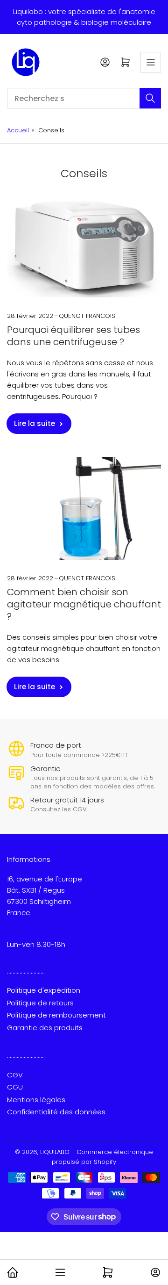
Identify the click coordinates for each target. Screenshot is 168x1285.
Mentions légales (36, 1100)
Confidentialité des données (56, 1112)
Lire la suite (34, 423)
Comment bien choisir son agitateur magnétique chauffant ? (84, 604)
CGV (15, 1075)
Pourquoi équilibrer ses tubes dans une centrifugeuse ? (73, 335)
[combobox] (84, 98)
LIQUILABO (55, 1152)
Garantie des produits (45, 1027)
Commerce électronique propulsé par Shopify (102, 1157)
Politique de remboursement (56, 1015)
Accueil (18, 130)
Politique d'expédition (43, 990)
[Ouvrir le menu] (150, 62)
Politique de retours (40, 1003)
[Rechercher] (150, 98)
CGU (15, 1087)
